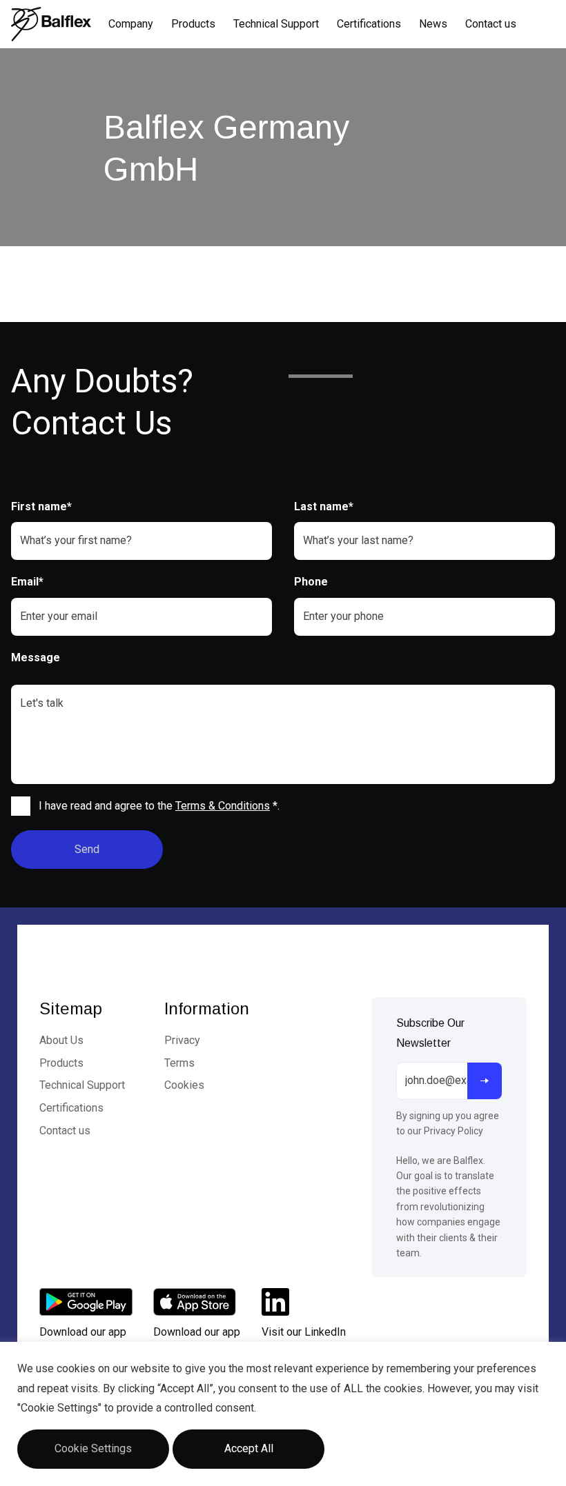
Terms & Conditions (222, 805)
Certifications (369, 23)
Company (130, 23)
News (433, 23)
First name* (41, 506)
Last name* (323, 506)
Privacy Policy (453, 1130)
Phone (311, 581)
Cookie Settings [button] (93, 1448)
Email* (27, 581)
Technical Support (276, 23)
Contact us (490, 23)
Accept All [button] (248, 1448)
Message (35, 657)
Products (193, 23)
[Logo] (51, 24)
